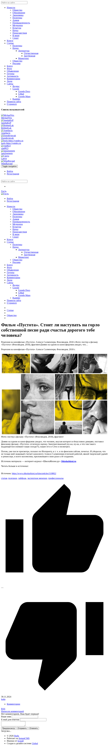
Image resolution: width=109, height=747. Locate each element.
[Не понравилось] (54, 694)
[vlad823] (6, 146)
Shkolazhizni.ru (68, 461)
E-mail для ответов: (10, 719)
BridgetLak (6, 128)
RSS (3, 709)
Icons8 (21, 741)
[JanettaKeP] (7, 120)
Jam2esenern (7, 153)
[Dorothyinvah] (8, 135)
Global (35, 743)
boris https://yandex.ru (11, 143)
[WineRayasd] (8, 161)
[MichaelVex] (7, 115)
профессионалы (56, 478)
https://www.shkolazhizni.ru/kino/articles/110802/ (34, 473)
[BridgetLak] (7, 125)
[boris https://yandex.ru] (12, 140)
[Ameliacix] (7, 130)
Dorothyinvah (7, 138)
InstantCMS (24, 738)
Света (4, 158)
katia (3, 699)
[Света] (5, 156)
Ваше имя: (6, 716)
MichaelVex (6, 118)
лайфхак (22, 478)
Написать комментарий (12, 711)
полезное (12, 478)
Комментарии (13, 704)
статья (4, 478)
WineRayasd (6, 163)
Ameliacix (5, 133)
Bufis (16, 736)
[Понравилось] (54, 585)
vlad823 (4, 148)
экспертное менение (37, 478)
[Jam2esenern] (8, 151)
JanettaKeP (6, 123)
